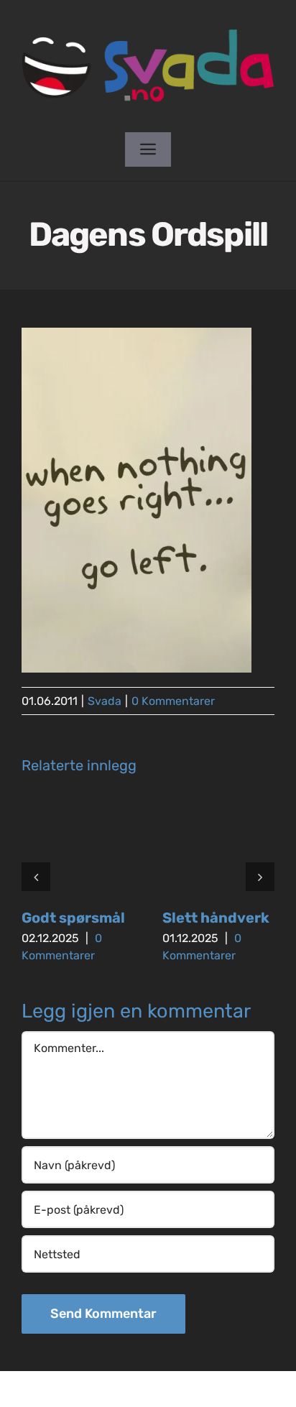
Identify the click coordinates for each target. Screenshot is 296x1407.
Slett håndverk (215, 917)
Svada (104, 701)
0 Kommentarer (173, 701)
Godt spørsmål (73, 917)
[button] (36, 876)
